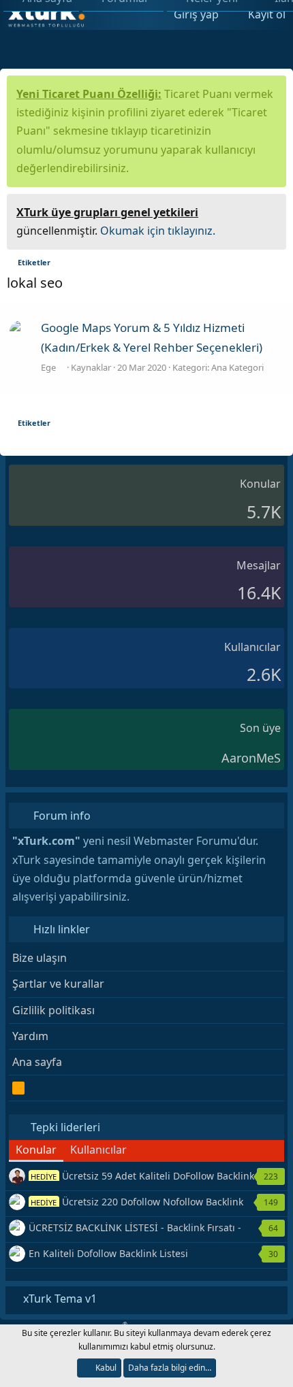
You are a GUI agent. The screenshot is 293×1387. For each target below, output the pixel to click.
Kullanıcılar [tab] (98, 1149)
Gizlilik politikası (53, 1010)
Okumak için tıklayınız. (157, 230)
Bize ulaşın (39, 957)
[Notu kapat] (271, 210)
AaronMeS (251, 758)
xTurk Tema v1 (58, 1298)
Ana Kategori (237, 367)
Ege (49, 367)
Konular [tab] (36, 1149)
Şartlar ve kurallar (58, 983)
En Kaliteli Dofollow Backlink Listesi (108, 1253)
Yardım (30, 1036)
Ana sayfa (37, 1061)
